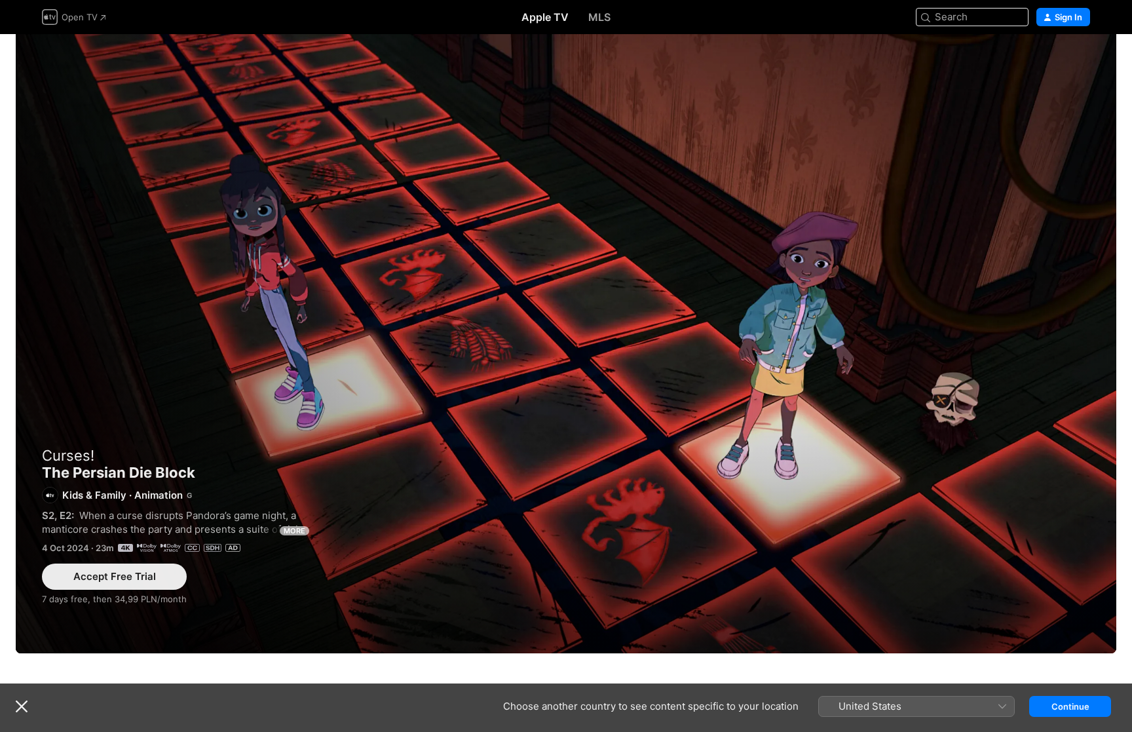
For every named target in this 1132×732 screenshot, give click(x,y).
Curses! (68, 455)
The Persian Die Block (566, 343)
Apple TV (545, 17)
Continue (1070, 706)
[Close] (22, 706)
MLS (599, 17)
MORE (294, 530)
